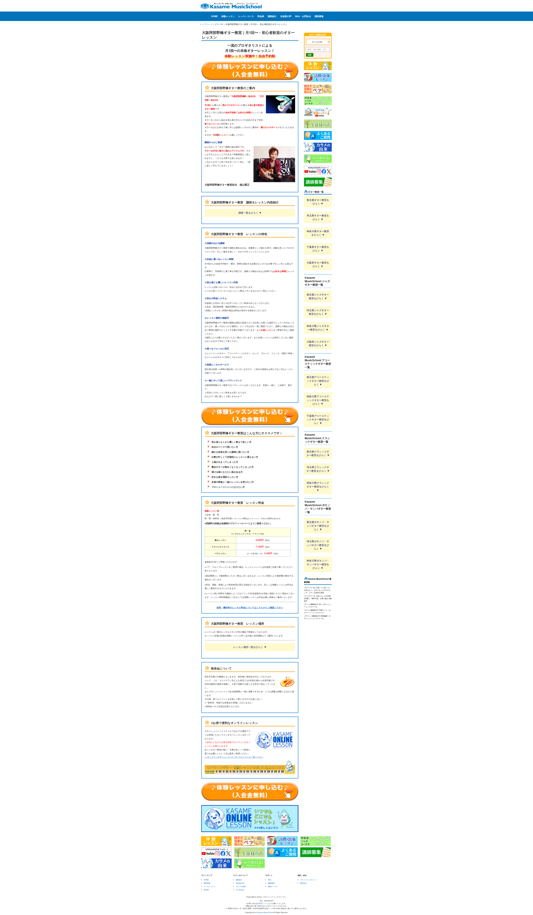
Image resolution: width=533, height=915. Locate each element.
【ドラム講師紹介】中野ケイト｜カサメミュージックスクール (317, 611)
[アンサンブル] (318, 105)
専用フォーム (264, 903)
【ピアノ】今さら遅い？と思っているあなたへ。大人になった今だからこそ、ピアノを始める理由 (317, 590)
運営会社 (303, 883)
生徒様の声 (285, 16)
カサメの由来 (241, 886)
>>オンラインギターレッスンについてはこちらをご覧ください (234, 757)
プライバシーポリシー (308, 879)
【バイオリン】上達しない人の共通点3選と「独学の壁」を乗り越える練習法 (318, 598)
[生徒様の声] (318, 128)
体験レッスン (228, 16)
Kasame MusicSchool (265, 912)
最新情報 (207, 883)
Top (526, 908)
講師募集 (319, 16)
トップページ (206, 24)
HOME (214, 16)
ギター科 (219, 24)
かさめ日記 (240, 889)
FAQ (269, 879)
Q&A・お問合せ (303, 16)
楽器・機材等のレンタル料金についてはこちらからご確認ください (250, 607)
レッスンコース (246, 16)
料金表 (260, 16)
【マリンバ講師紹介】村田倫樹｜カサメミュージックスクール (317, 617)
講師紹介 (272, 16)
